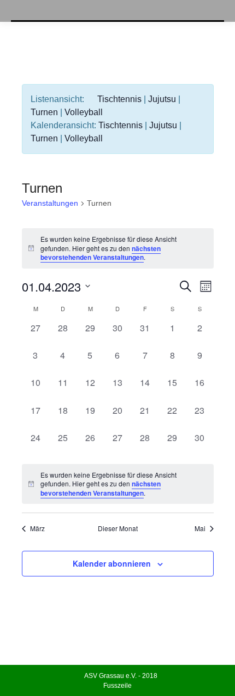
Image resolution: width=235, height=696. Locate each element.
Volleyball (83, 112)
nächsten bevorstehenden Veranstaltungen (100, 253)
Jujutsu (162, 99)
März (37, 528)
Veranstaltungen (50, 203)
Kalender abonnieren (112, 563)
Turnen (44, 112)
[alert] (118, 248)
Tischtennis (119, 99)
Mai (200, 528)
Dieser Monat (118, 528)
